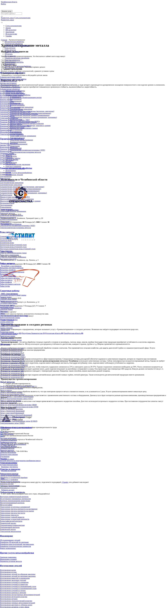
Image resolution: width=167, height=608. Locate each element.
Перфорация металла (8, 442)
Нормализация (5, 151)
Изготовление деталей (13, 68)
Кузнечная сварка (7, 307)
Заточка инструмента (8, 83)
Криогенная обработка (9, 147)
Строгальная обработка (9, 118)
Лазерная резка (6, 241)
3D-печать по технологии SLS (12, 377)
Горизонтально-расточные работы (13, 79)
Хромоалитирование (8, 217)
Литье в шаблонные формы (10, 401)
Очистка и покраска (12, 60)
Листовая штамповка (8, 438)
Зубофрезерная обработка (10, 89)
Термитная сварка (7, 332)
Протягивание (5, 106)
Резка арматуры (6, 251)
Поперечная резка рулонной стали (13, 245)
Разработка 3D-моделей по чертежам (14, 542)
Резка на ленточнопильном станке (13, 253)
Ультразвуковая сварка (8, 334)
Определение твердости (9, 515)
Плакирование (5, 207)
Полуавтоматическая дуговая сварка (14, 316)
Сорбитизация (5, 162)
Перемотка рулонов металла (11, 561)
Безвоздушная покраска (9, 473)
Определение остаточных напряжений (15, 507)
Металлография (6, 505)
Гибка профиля (6, 282)
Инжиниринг (10, 64)
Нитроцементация (7, 203)
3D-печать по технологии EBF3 (12, 361)
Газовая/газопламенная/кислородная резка (16, 236)
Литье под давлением (8, 403)
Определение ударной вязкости (12, 517)
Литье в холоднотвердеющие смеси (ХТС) (16, 399)
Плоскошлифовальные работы (12, 104)
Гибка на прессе (6, 280)
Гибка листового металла (10, 278)
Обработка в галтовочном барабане (13, 478)
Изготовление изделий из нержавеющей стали (18, 586)
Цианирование (6, 224)
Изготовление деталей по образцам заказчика (17, 574)
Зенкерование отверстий (9, 85)
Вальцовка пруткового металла (12, 272)
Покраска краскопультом (9, 486)
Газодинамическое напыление (11, 183)
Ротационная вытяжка (8, 463)
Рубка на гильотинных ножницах (13, 257)
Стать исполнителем (13, 26)
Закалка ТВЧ (5, 145)
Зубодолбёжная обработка (10, 87)
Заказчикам (9, 32)
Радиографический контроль (11, 521)
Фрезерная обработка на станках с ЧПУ (15, 126)
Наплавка (3, 311)
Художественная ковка (9, 465)
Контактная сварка (7, 305)
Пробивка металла (7, 448)
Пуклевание (4, 456)
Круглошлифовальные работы (11, 95)
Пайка (2, 313)
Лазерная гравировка (8, 557)
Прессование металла (8, 446)
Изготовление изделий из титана (13, 591)
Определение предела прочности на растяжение (18, 509)
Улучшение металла (7, 164)
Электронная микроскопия (10, 531)
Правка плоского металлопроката (13, 444)
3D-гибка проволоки (8, 276)
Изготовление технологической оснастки (16, 601)
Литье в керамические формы (11, 388)
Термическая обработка (14, 44)
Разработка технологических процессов (15, 546)
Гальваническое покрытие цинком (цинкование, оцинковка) (23, 193)
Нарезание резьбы (7, 102)
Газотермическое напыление (11, 185)
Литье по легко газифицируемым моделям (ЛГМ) (19, 407)
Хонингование (5, 130)
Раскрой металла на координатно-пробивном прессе (20, 461)
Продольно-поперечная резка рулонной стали (17, 249)
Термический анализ (8, 523)
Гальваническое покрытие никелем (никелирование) (20, 189)
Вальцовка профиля (7, 270)
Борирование (5, 179)
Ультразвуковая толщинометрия (12, 525)
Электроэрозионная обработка (12, 134)
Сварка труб (5, 330)
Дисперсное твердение (9, 143)
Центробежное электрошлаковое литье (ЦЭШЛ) (18, 421)
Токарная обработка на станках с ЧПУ (15, 120)
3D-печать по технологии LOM (12, 367)
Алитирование (5, 174)
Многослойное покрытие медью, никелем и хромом (20, 201)
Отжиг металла (6, 155)
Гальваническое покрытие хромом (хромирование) (20, 191)
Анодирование (6, 176)
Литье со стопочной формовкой (12, 417)
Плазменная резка (7, 243)
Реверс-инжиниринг (8, 548)
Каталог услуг (7, 11)
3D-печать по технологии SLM (12, 375)
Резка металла (10, 48)
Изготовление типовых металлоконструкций (17, 603)
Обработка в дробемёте (9, 480)
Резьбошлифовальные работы (11, 110)
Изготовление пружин (8, 599)
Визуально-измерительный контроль (14, 497)
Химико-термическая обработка (17, 46)
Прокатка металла (7, 450)
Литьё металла (10, 56)
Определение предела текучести (12, 513)
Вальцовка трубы (7, 274)
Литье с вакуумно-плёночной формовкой (16, 415)
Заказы (8, 28)
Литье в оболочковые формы (11, 392)
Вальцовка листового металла (11, 268)
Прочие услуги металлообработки (18, 66)
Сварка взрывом (6, 324)
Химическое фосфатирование (11, 215)
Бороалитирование (7, 181)
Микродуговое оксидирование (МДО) (15, 197)
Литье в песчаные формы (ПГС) (12, 395)
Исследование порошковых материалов (15, 499)
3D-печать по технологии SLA (12, 373)
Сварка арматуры (7, 322)
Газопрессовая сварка (8, 299)
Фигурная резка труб (8, 259)
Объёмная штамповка (8, 440)
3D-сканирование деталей (10, 540)
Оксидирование (6, 205)
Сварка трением (6, 328)
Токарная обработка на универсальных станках (18, 122)
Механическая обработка (14, 42)
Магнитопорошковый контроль (12, 503)
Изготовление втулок (8, 572)
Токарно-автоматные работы (11, 124)
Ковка (2, 436)
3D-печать (8, 54)
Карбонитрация (6, 195)
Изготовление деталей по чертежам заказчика (18, 576)
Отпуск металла (6, 157)
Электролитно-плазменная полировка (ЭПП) (17, 226)
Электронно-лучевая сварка (11, 340)
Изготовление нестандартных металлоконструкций (20, 595)
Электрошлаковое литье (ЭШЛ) (12, 423)
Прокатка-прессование (9, 454)
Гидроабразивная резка (9, 239)
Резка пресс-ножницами (9, 255)
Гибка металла (10, 50)
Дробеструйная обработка (10, 475)
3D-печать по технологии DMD (12, 355)
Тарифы (8, 36)
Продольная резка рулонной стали (13, 247)
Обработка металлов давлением (17, 58)
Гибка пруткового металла (10, 284)
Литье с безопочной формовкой (12, 411)
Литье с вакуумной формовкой (12, 413)
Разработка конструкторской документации (17, 544)
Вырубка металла (7, 434)
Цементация (5, 221)
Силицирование (6, 209)
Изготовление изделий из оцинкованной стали (18, 588)
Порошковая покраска (8, 488)
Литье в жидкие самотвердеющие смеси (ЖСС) (18, 386)
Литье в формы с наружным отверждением (17, 397)
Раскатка (3, 459)
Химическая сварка (7, 336)
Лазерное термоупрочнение (10, 149)
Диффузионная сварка (8, 301)
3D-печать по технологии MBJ (12, 369)
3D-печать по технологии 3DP (12, 349)
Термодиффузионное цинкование (13, 211)
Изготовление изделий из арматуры (14, 584)
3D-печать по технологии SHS (12, 371)
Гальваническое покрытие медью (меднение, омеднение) (22, 187)
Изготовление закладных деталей (13, 580)
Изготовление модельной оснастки (13, 597)
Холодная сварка (6, 338)
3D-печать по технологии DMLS (12, 357)
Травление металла (7, 213)
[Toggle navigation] (2, 22)
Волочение (4, 432)
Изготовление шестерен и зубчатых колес (16, 605)
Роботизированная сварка (10, 318)
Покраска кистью (7, 484)
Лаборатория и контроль (14, 62)
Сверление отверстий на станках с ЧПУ (15, 112)
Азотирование (5, 172)
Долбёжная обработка (8, 81)
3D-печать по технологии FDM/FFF (14, 365)
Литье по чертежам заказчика (11, 409)
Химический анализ (8, 529)
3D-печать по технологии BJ (11, 351)
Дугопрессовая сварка (8, 303)
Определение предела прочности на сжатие (17, 511)
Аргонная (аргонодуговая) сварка (13, 295)
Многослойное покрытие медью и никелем (17, 199)
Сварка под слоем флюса (9, 326)
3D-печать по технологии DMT (12, 359)
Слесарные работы (7, 116)
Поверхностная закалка (9, 160)
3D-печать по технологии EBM (12, 363)
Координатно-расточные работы (12, 93)
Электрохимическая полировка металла (15, 228)
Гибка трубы (5, 286)
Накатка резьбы (6, 99)
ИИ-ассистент (10, 30)
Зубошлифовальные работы (10, 91)
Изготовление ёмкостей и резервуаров (15, 578)
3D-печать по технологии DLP (12, 353)
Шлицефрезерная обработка (11, 132)
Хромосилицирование (8, 219)
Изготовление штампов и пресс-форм (14, 607)
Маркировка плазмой (8, 559)
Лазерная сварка (6, 309)
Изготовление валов (8, 570)
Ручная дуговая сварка (8, 320)
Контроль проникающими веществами (15, 501)
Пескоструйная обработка (10, 482)
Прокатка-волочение (8, 452)
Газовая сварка (5, 297)
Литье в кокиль (6, 390)
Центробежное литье (8, 419)
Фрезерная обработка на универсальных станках (19, 128)
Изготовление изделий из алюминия (14, 582)
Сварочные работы (12, 52)
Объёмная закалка (7, 153)
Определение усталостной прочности (14, 519)
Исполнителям (11, 34)
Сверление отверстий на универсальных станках (19, 114)
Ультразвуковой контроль (10, 527)
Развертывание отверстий (10, 108)
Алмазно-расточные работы (11, 77)
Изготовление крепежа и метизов (13, 593)
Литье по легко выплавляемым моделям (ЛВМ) (18, 405)
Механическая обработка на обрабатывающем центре (21, 97)
